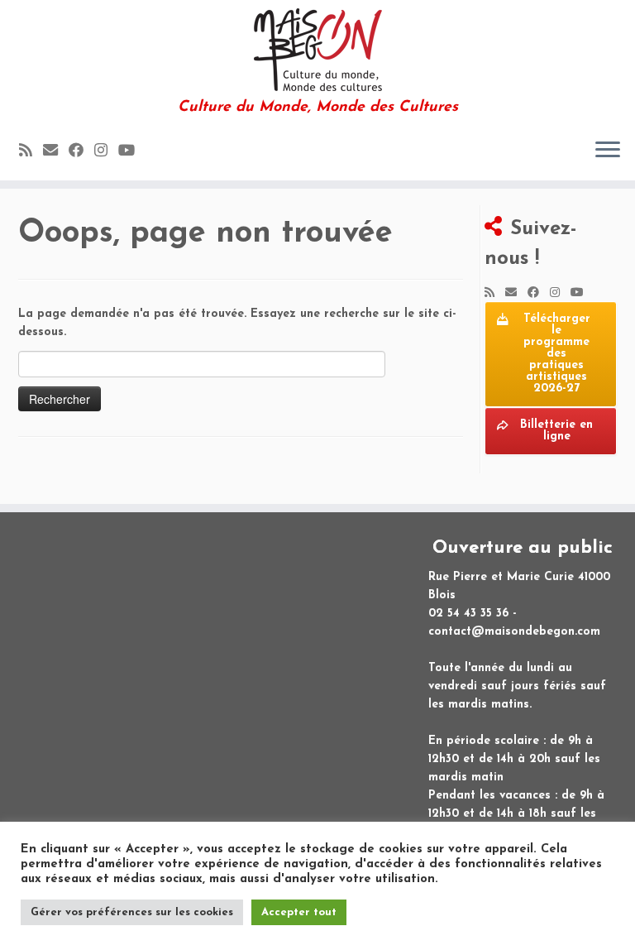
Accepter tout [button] (299, 912)
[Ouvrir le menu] (607, 150)
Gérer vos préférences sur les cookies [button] (132, 912)
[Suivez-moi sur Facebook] (81, 152)
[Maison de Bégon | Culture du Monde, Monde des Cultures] (317, 49)
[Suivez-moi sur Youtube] (132, 152)
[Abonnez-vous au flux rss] (31, 152)
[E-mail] (56, 152)
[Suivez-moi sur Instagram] (106, 152)
